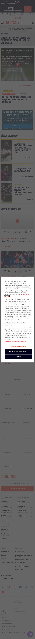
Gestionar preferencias (18, 346)
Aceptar (18, 356)
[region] (17, 319)
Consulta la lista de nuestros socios (15, 341)
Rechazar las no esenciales (18, 351)
